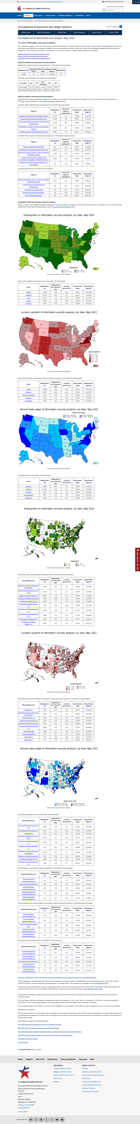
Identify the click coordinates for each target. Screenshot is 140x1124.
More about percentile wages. (93, 989)
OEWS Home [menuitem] (25, 32)
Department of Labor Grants (64, 1075)
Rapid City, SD (28, 740)
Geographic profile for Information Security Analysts (34, 58)
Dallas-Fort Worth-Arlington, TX (28, 596)
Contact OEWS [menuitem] (114, 32)
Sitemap (85, 1068)
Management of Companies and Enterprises (33, 119)
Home (20, 1059)
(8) (44, 952)
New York (28, 486)
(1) (28, 70)
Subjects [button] (27, 15)
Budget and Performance (62, 1072)
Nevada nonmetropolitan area (28, 961)
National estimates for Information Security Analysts (34, 54)
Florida (29, 301)
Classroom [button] (79, 15)
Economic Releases (68, 1059)
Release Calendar (112, 6)
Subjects (29, 1059)
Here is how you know (54, 1)
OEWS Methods (78, 32)
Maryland (28, 303)
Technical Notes (23, 1042)
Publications (53, 1059)
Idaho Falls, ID (28, 737)
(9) (70, 288)
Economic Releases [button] (65, 15)
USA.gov (56, 1082)
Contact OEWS (22, 1112)
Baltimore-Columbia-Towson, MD (28, 598)
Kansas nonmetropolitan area (29, 884)
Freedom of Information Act (92, 1072)
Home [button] (19, 15)
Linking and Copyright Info (91, 1082)
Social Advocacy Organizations (33, 190)
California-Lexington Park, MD (28, 721)
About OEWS (96, 32)
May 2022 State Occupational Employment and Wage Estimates (38, 1028)
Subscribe (120, 6)
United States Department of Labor (113, 1)
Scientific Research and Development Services (33, 132)
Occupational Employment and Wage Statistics (49, 21)
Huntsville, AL (29, 710)
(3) (35, 71)
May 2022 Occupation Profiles (27, 1039)
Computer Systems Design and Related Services (33, 116)
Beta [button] (88, 15)
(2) (54, 71)
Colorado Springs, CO (28, 718)
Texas (28, 298)
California (28, 295)
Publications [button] (50, 15)
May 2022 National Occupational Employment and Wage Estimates (39, 1024)
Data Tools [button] (38, 15)
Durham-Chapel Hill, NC (28, 734)
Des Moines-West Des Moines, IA (28, 831)
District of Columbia (29, 395)
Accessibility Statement (90, 1091)
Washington (28, 498)
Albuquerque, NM (28, 731)
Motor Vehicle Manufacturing (33, 195)
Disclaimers (86, 1078)
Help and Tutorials (88, 1088)
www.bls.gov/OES (23, 1108)
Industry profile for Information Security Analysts (33, 56)
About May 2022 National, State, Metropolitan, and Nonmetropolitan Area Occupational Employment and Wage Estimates (57, 977)
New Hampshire (28, 495)
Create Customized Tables (51, 101)
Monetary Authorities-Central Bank (33, 147)
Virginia (28, 292)
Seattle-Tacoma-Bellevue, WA (29, 601)
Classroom (83, 1059)
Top (137, 2)
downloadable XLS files (100, 983)
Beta (92, 1059)
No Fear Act (58, 1078)
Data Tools (40, 1059)
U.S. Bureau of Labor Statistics (36, 8)
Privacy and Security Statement (93, 1075)
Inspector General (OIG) (62, 1068)
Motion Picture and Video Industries (33, 193)
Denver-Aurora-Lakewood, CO (28, 619)
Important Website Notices (92, 1085)
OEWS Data (62, 32)
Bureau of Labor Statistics (25, 21)
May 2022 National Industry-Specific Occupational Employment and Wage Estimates (45, 1035)
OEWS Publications (43, 32)
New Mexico (28, 401)
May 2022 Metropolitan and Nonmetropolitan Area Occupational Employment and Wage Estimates (49, 1032)
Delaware (28, 398)
